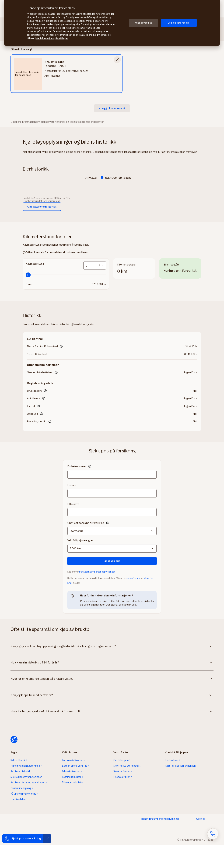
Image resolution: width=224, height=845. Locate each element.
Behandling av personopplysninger (160, 818)
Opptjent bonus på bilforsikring (85, 523)
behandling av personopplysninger (97, 571)
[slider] (66, 274)
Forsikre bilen (18, 799)
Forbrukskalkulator (72, 760)
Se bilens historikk (20, 771)
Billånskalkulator (71, 771)
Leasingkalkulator (71, 776)
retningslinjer (133, 578)
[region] (112, 23)
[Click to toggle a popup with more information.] (61, 347)
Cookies (200, 818)
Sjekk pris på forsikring (26, 838)
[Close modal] (117, 59)
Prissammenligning (20, 788)
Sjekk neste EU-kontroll (126, 765)
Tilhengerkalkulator (72, 782)
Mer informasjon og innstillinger (52, 38)
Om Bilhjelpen (121, 760)
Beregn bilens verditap (74, 765)
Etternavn (73, 504)
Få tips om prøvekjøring (23, 793)
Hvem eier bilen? (122, 776)
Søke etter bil (17, 760)
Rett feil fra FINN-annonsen (180, 765)
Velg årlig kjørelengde (80, 540)
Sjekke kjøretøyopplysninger (26, 776)
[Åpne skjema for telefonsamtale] (212, 833)
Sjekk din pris (112, 561)
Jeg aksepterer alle (179, 22)
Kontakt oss (171, 760)
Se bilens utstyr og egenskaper (27, 782)
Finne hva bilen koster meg (25, 765)
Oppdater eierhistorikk (42, 206)
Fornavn (72, 485)
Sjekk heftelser (121, 771)
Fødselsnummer (76, 466)
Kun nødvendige (143, 22)
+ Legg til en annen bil (112, 108)
